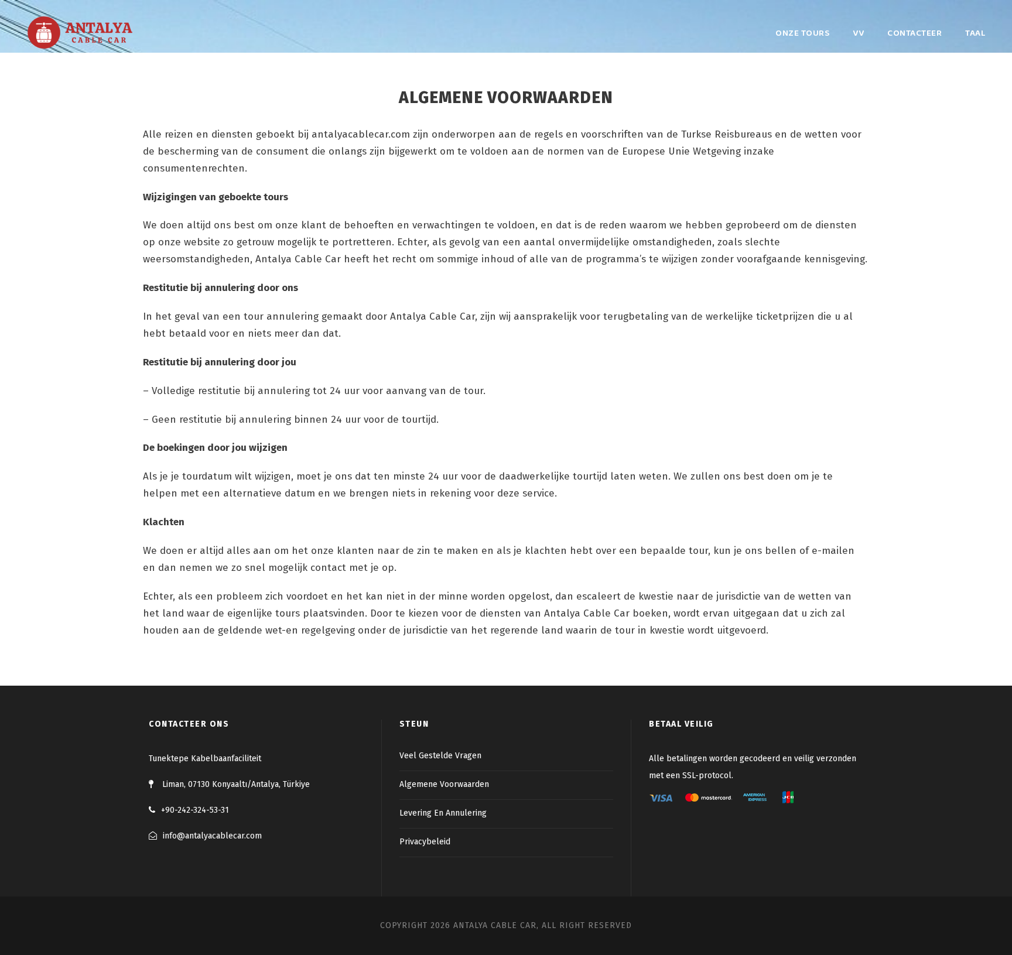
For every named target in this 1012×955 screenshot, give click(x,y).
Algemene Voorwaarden (444, 784)
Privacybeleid (424, 842)
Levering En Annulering (443, 813)
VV (858, 33)
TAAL (975, 33)
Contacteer (914, 33)
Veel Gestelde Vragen (440, 756)
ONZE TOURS (802, 33)
